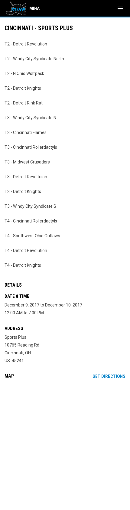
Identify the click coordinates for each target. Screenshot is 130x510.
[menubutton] (120, 8)
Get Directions (109, 376)
